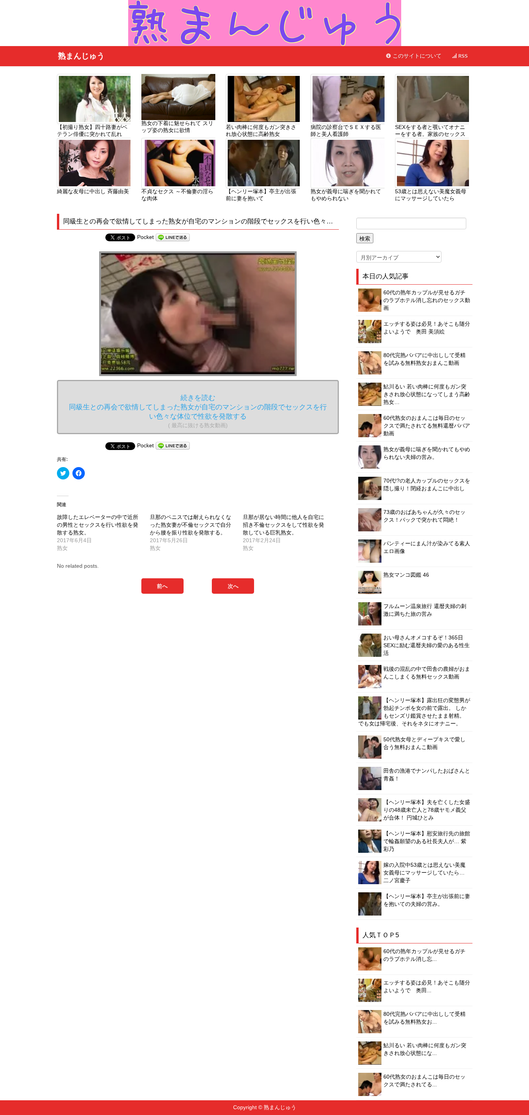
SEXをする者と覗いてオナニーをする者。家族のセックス (430, 130)
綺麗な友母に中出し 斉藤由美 (93, 191)
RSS (462, 56)
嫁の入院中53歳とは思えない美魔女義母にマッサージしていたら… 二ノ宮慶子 (424, 872)
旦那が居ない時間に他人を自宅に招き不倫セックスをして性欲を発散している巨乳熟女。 (283, 525)
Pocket (145, 237)
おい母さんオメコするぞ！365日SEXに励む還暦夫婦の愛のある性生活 (426, 645)
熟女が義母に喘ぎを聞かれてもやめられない (346, 194)
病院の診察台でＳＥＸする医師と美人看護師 (346, 130)
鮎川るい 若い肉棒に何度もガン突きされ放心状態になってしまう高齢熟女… (426, 394)
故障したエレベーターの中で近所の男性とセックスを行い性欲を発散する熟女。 (97, 525)
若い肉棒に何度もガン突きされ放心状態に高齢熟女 (261, 130)
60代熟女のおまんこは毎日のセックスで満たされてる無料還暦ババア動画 (426, 425)
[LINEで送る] (173, 237)
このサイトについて (416, 56)
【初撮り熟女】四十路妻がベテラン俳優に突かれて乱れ (92, 130)
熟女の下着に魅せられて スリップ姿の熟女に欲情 (177, 126)
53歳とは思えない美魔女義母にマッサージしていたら (430, 194)
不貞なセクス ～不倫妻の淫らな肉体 (177, 194)
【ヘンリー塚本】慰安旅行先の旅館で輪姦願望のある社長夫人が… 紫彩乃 (426, 841)
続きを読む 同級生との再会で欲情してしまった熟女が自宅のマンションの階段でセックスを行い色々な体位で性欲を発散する (198, 411)
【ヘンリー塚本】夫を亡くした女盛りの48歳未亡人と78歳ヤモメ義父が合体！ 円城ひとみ (426, 810)
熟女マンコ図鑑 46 (406, 575)
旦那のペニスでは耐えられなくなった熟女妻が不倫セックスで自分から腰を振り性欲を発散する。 (190, 525)
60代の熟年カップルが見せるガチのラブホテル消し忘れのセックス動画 (426, 300)
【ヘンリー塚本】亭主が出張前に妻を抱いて (261, 194)
